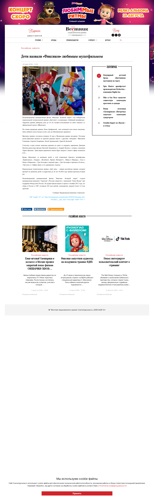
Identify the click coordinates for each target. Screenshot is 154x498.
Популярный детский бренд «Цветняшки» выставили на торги (114, 78)
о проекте (91, 40)
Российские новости (30, 48)
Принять (77, 493)
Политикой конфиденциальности (113, 486)
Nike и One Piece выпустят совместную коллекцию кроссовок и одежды (114, 100)
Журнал (107, 40)
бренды (53, 40)
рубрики (38, 40)
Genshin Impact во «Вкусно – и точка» (114, 124)
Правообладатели (72, 40)
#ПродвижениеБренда (29, 294)
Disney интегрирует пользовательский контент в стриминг (114, 262)
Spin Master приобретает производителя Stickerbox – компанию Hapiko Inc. (114, 89)
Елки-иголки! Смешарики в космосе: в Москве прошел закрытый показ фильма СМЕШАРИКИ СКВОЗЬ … (39, 263)
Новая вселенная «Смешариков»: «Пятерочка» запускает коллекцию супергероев (114, 113)
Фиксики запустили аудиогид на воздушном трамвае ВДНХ (77, 260)
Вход (116, 30)
